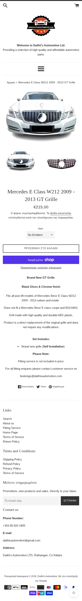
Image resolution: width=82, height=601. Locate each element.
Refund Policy (11, 464)
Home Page (10, 432)
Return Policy (11, 441)
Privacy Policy (12, 468)
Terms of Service (13, 437)
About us (8, 423)
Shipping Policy (12, 459)
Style (40, 228)
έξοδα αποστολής (60, 213)
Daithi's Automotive (47, 576)
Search (7, 418)
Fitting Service (12, 427)
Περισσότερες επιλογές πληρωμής (41, 267)
